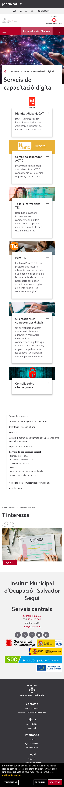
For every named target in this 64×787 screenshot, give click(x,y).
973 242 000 (34, 619)
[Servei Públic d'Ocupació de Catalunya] (32, 660)
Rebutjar (40, 782)
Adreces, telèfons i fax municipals (32, 712)
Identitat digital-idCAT (29, 113)
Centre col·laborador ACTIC (28, 158)
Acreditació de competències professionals (29, 482)
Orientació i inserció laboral (22, 426)
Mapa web (32, 728)
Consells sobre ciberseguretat (25, 385)
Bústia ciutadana (32, 708)
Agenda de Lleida (32, 743)
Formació (13, 432)
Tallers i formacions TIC (27, 205)
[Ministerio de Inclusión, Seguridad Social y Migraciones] (44, 652)
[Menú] (21, 4)
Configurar (10, 782)
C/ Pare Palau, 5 (32, 615)
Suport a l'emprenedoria (20, 446)
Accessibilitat (32, 724)
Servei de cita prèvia (18, 416)
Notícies (32, 739)
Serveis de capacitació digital (25, 451)
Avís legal (32, 759)
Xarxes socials (32, 747)
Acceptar (54, 782)
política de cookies (11, 775)
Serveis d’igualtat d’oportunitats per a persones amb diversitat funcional (34, 439)
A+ (14, 11)
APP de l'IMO (15, 488)
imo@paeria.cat (32, 626)
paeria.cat (10, 4)
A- (26, 11)
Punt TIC (20, 257)
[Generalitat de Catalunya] (20, 644)
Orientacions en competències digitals (29, 320)
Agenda (9, 562)
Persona (15, 71)
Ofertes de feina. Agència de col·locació (28, 421)
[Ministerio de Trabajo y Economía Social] (48, 644)
